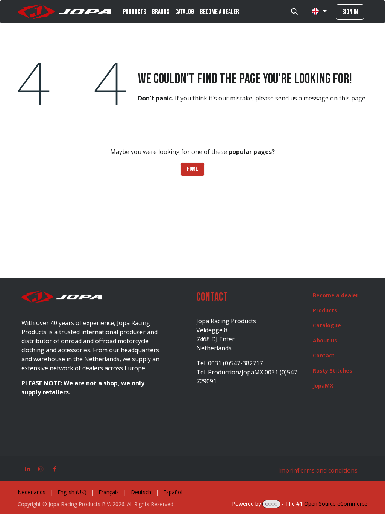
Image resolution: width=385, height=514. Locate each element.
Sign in (350, 12)
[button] (294, 11)
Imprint (288, 470)
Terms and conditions (326, 470)
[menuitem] (134, 12)
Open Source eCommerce (335, 503)
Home (192, 169)
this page (352, 98)
